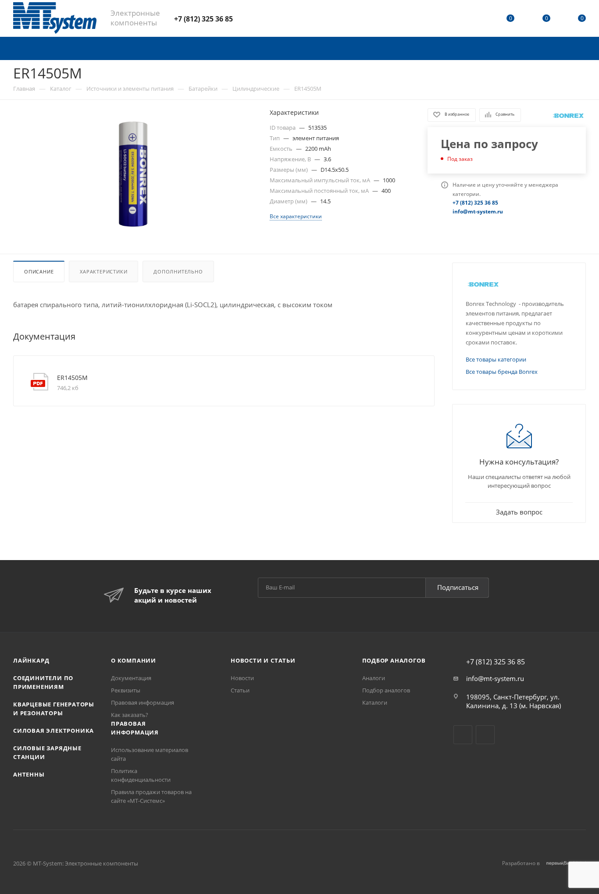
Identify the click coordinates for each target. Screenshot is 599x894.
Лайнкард (31, 660)
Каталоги (374, 702)
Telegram (248, 18)
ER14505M (72, 377)
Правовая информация (142, 702)
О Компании (133, 660)
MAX (271, 18)
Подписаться (457, 587)
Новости (242, 678)
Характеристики (103, 271)
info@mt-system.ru (495, 678)
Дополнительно (178, 271)
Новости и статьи (263, 660)
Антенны (29, 774)
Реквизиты (125, 690)
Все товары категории (496, 359)
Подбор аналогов (394, 660)
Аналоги (373, 678)
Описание (38, 271)
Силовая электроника (53, 730)
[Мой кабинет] (475, 19)
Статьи (240, 690)
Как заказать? (129, 715)
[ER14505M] (133, 175)
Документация (131, 678)
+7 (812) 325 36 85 (203, 19)
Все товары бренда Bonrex (502, 372)
